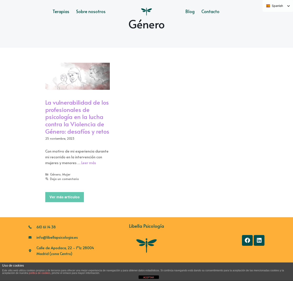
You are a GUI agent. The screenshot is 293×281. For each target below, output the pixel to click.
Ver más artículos (65, 197)
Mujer (66, 174)
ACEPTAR (148, 277)
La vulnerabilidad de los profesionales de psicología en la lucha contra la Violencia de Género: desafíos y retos (77, 116)
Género (55, 174)
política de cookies (39, 273)
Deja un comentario (64, 179)
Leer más (88, 162)
